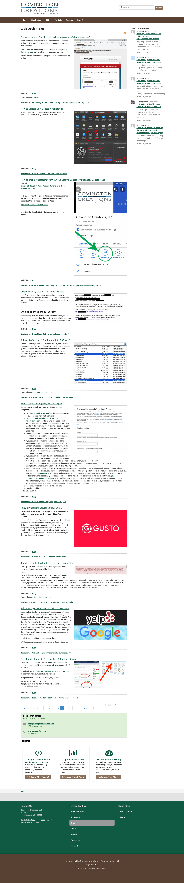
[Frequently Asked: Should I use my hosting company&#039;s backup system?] (100, 64)
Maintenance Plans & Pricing (109, 777)
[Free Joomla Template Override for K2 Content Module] (100, 674)
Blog (34, 94)
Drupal (38, 762)
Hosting (37, 97)
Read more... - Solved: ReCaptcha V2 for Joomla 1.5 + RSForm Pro (47, 397)
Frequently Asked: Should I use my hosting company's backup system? (55, 37)
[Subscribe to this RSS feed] (125, 33)
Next (85, 708)
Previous (34, 708)
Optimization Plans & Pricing (73, 777)
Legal (88, 865)
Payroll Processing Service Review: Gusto (41, 508)
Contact (79, 20)
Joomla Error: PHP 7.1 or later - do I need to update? (47, 563)
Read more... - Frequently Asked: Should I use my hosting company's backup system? (55, 103)
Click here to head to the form (37, 413)
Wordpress (30, 762)
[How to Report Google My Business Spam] (100, 430)
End (92, 708)
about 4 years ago (144, 144)
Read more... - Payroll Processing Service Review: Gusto (43, 557)
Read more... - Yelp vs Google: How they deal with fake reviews (46, 653)
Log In (122, 817)
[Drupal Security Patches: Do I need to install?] (100, 308)
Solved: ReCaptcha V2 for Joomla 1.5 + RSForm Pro (46, 340)
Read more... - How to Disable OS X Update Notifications (44, 174)
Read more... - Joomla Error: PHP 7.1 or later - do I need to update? (48, 602)
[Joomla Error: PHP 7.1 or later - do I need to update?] (100, 570)
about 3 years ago (144, 97)
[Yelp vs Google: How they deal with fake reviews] (100, 625)
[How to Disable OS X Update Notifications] (100, 137)
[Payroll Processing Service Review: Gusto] (100, 528)
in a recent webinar (42, 473)
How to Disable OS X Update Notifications (42, 108)
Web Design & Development (38, 777)
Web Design (36, 20)
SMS (44, 731)
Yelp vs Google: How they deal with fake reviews (45, 608)
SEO (48, 20)
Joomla (37, 392)
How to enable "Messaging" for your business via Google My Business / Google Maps (63, 180)
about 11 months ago (145, 52)
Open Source (46, 392)
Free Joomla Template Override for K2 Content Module (48, 659)
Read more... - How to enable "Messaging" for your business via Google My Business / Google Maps (61, 285)
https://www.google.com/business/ (34, 205)
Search (159, 8)
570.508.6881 (33, 731)
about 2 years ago (144, 73)
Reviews (69, 20)
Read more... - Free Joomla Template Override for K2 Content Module (49, 698)
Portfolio (58, 20)
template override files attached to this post (49, 671)
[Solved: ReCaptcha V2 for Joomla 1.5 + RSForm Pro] (100, 363)
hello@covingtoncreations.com (41, 724)
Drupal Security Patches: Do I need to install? (43, 291)
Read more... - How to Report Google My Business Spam (43, 502)
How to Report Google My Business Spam (41, 403)
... (53, 708)
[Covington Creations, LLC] (39, 8)
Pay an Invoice (126, 811)
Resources (75, 817)
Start (25, 708)
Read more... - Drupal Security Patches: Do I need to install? (45, 334)
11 (79, 708)
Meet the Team (77, 811)
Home (25, 20)
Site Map (94, 865)
